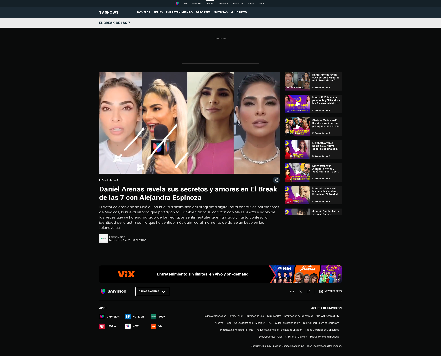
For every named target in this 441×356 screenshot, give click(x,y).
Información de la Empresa (298, 315)
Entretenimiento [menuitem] (179, 12)
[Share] (276, 180)
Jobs (228, 322)
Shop (261, 3)
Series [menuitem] (158, 12)
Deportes (238, 3)
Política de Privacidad (215, 315)
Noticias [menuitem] (221, 12)
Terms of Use (274, 315)
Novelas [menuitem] (143, 12)
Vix (185, 3)
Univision (119, 237)
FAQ (270, 322)
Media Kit (260, 322)
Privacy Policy (236, 315)
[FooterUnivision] (113, 291)
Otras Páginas (149, 291)
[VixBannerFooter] (220, 274)
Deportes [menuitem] (203, 12)
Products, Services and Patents (236, 329)
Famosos (223, 3)
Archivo (219, 322)
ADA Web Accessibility (327, 315)
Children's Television (296, 336)
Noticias (196, 3)
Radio (251, 3)
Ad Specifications (243, 322)
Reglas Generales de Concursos (322, 329)
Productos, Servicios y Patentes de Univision (279, 329)
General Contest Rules (270, 336)
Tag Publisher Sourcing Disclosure (321, 322)
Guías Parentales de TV (287, 322)
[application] (189, 123)
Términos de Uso (254, 315)
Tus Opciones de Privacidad (324, 336)
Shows (210, 3)
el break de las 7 (114, 23)
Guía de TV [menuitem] (239, 12)
